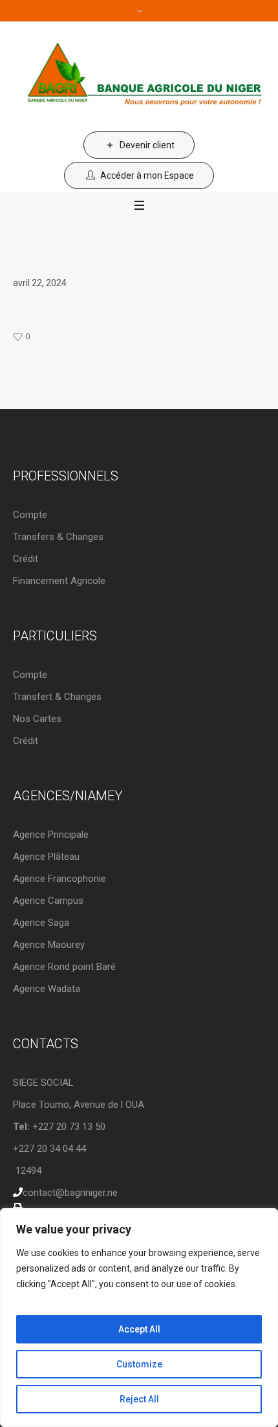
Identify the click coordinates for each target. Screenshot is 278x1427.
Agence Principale (51, 834)
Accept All (139, 1329)
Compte (30, 515)
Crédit (25, 559)
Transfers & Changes (58, 537)
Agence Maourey (49, 944)
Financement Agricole (59, 581)
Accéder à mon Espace (147, 175)
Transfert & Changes (57, 696)
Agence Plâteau (46, 856)
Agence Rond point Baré (64, 966)
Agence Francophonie (59, 878)
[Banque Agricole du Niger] (139, 76)
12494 (27, 1170)
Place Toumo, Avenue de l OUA (78, 1104)
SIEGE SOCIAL (43, 1082)
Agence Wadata (46, 988)
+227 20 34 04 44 (49, 1148)
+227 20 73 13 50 (59, 1126)
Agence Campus (48, 900)
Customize (139, 1364)
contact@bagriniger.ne (70, 1192)
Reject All (139, 1399)
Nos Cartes (37, 719)
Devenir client (147, 145)
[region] (139, 1317)
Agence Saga (41, 922)
